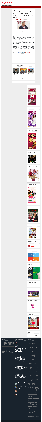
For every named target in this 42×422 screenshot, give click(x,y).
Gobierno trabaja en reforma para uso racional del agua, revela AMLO (23, 14)
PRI (38, 404)
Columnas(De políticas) (31, 360)
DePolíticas (29, 367)
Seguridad (29, 412)
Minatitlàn (29, 387)
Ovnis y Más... (34, 395)
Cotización (34, 364)
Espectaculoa (34, 372)
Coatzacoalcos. (30, 351)
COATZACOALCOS (30, 348)
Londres (36, 384)
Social (32, 412)
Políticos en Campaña (31, 404)
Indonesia (29, 380)
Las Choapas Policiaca (31, 384)
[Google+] (36, 420)
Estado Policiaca (36, 376)
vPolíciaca (29, 415)
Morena (33, 388)
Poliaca (36, 396)
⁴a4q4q (36, 342)
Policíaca (29, 399)
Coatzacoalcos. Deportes (31, 352)
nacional (29, 391)
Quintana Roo (30, 407)
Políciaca (33, 399)
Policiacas (35, 400)
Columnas (28, 7)
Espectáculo (29, 372)
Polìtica (32, 403)
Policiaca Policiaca (30, 400)
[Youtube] (39, 420)
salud (35, 411)
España (36, 371)
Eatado (29, 368)
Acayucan (29, 343)
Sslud (35, 412)
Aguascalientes (30, 344)
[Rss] (32, 420)
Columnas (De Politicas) (31, 355)
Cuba (37, 364)
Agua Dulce (33, 343)
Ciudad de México (30, 347)
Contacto (20, 420)
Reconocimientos (35, 407)
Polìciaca (36, 399)
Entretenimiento (34, 7)
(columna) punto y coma (31, 342)
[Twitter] (35, 420)
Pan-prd (29, 396)
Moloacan (33, 387)
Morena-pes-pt (37, 388)
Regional (32, 408)
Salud (38, 411)
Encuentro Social (30, 371)
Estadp (29, 379)
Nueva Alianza (30, 395)
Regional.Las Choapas (31, 411)
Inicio (4, 7)
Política (29, 403)
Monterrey (29, 388)
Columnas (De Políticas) (31, 356)
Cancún (37, 344)
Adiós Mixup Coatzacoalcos (21, 383)
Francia (32, 379)
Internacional (33, 380)
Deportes (36, 367)
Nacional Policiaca (30, 392)
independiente (36, 379)
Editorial (17, 420)
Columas (37, 352)
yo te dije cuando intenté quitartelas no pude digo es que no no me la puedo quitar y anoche (33, 417)
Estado (19, 7)
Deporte (33, 367)
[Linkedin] (38, 420)
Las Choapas (33, 383)
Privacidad (14, 420)
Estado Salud (35, 375)
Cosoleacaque (35, 363)
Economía (32, 368)
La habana (29, 383)
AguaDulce (37, 343)
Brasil (34, 344)
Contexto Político (30, 363)
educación (36, 368)
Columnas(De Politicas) (31, 359)
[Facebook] (33, 420)
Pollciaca (36, 404)
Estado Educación (30, 375)
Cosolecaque (30, 364)
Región (29, 408)
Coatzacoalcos (9, 7)
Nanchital (35, 392)
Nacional (23, 7)
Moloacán (36, 387)
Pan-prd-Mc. (32, 396)
